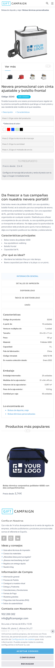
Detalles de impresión (27, 283)
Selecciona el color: (11, 124)
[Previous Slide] (46, 66)
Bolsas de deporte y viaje (11, 10)
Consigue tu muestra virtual (14, 583)
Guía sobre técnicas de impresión (16, 550)
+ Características (22, 112)
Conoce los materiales (12, 553)
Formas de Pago (9, 593)
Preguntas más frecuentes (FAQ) (16, 600)
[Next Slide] (49, 66)
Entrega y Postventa (11, 587)
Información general (11, 577)
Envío (27, 305)
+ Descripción (7, 112)
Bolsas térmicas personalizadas (35, 10)
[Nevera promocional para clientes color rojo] (27, 37)
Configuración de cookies (23, 639)
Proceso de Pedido (11, 580)
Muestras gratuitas (10, 597)
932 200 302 (8, 614)
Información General (27, 276)
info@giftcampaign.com (14, 618)
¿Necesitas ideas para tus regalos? (17, 557)
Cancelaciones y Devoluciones (15, 590)
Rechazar (27, 664)
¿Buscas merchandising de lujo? (16, 560)
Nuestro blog (8, 567)
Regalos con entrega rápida (14, 563)
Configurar (27, 657)
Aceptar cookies (27, 651)
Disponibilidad (27, 291)
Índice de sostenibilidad (27, 298)
